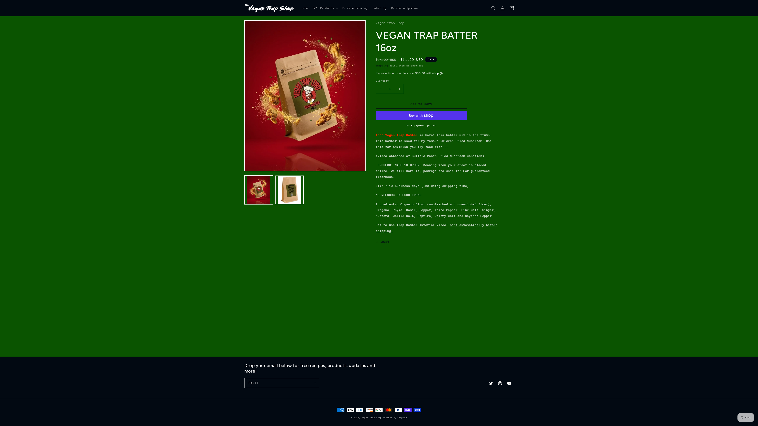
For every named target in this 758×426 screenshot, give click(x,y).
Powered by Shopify (395, 418)
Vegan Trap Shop (372, 418)
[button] (325, 8)
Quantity (382, 80)
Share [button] (385, 241)
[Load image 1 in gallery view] (258, 190)
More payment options (421, 125)
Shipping (382, 65)
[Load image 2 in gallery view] (289, 190)
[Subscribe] (314, 383)
